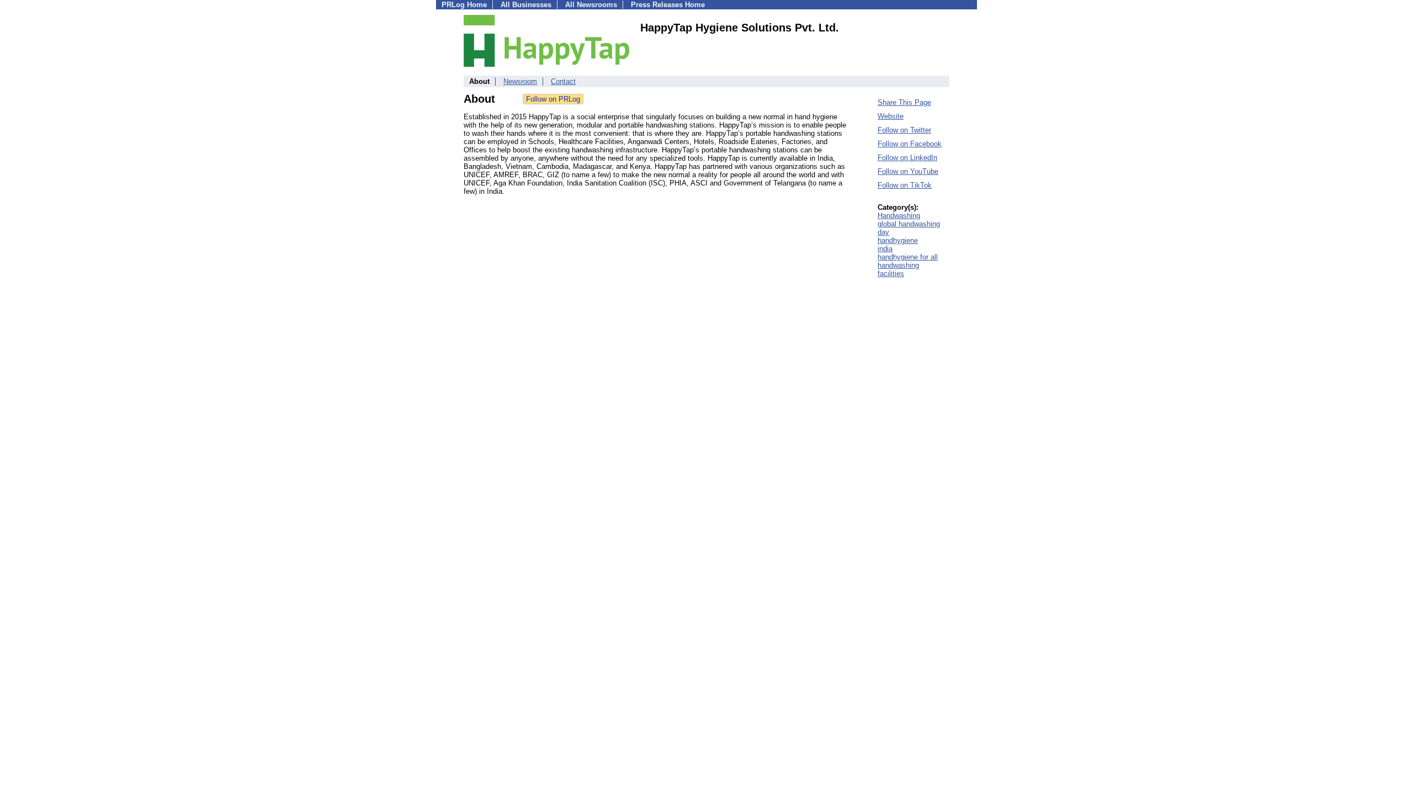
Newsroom (520, 81)
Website (891, 116)
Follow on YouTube (908, 171)
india (885, 249)
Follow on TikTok (905, 185)
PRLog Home (464, 5)
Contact (563, 81)
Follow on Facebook (910, 144)
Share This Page (904, 102)
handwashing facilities (898, 269)
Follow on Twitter (904, 130)
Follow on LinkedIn (907, 157)
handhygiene (898, 240)
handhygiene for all (908, 257)
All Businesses (526, 5)
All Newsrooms (591, 5)
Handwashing (899, 215)
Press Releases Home (668, 5)
